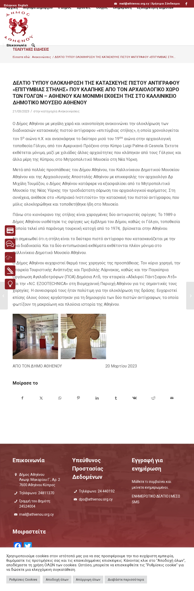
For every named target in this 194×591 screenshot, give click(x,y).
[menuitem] (10, 6)
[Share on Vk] (134, 398)
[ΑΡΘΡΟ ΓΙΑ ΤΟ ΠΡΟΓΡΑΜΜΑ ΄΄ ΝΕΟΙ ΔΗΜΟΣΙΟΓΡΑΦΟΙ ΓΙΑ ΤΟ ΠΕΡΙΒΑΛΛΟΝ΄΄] (190, 295)
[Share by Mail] (172, 398)
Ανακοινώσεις (69, 111)
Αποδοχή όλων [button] (57, 579)
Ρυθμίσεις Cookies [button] (23, 579)
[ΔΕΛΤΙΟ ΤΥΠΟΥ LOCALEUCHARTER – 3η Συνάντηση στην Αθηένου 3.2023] (4, 295)
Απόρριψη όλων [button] (88, 579)
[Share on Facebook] (22, 398)
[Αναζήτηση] (33, 45)
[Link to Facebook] (186, 4)
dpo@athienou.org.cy (96, 499)
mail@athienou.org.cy (36, 514)
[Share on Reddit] (153, 398)
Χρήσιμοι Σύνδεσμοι (165, 3)
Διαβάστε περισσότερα (126, 579)
